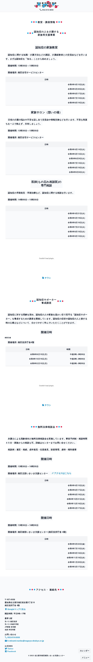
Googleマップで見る (16, 609)
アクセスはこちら (62, 473)
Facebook (11, 651)
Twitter (10, 648)
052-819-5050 (48, 10)
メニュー (85, 657)
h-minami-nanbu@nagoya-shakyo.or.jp (25, 640)
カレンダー (84, 650)
